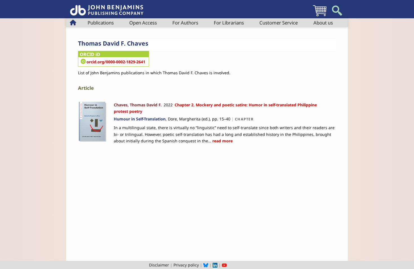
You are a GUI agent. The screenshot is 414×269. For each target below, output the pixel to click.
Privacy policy (186, 265)
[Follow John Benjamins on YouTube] (224, 265)
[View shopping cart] (319, 16)
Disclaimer (159, 265)
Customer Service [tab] (278, 22)
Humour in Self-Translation (140, 119)
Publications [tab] (101, 22)
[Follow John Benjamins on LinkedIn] (215, 265)
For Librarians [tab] (229, 22)
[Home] (106, 7)
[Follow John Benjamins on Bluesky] (205, 265)
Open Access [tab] (143, 22)
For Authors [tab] (185, 22)
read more (222, 141)
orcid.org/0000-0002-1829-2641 (115, 61)
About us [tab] (323, 22)
